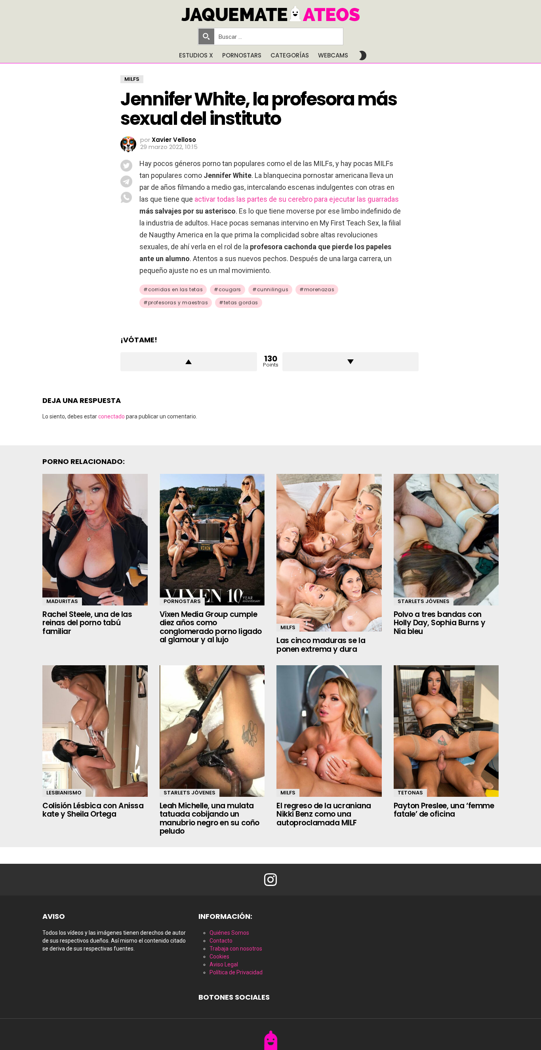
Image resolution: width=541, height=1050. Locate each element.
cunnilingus (273, 289)
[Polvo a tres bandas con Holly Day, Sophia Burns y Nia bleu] (446, 539)
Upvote (188, 361)
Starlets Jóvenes (424, 601)
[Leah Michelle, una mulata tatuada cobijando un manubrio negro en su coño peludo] (212, 731)
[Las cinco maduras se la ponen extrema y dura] (329, 553)
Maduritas (62, 601)
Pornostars (241, 55)
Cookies (219, 956)
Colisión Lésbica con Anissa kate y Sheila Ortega (92, 809)
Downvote (350, 361)
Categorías (289, 55)
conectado (111, 416)
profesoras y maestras (178, 302)
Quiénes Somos (229, 933)
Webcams (333, 55)
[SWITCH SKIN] (363, 55)
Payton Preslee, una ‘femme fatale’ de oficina (444, 809)
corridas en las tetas (175, 289)
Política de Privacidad (236, 972)
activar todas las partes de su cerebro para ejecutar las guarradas (296, 199)
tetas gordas (241, 302)
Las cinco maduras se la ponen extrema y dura (320, 644)
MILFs (287, 627)
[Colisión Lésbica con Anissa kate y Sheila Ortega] (95, 731)
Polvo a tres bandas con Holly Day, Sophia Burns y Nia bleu (440, 623)
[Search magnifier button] (206, 36)
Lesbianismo (64, 792)
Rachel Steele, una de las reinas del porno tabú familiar (87, 623)
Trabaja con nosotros (236, 948)
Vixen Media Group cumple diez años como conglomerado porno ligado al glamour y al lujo (211, 627)
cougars (230, 289)
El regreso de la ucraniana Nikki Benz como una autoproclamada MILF (323, 814)
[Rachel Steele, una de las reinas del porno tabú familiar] (95, 539)
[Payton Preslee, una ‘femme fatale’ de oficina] (446, 731)
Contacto (221, 940)
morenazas (319, 289)
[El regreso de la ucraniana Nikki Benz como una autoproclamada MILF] (329, 731)
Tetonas (410, 792)
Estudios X (196, 55)
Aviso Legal (224, 964)
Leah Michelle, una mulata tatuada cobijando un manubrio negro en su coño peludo (209, 818)
